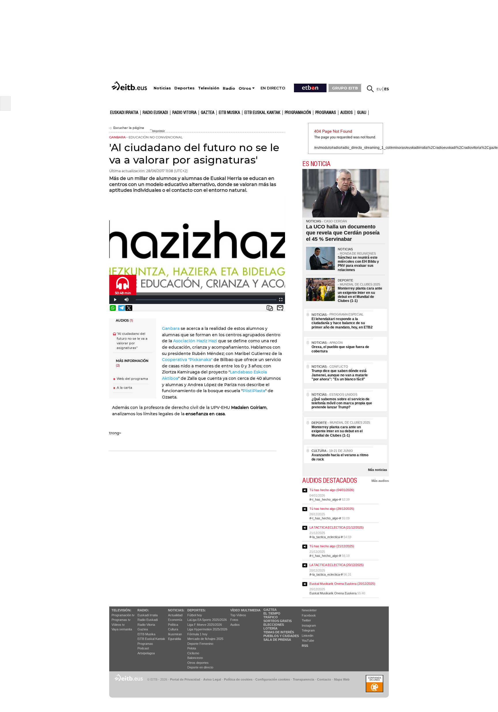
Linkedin (307, 635)
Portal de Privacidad (185, 679)
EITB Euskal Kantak (262, 112)
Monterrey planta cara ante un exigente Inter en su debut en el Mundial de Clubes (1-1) (360, 294)
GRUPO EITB (345, 88)
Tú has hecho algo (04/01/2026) (332, 490)
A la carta (124, 388)
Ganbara (171, 328)
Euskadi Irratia (124, 112)
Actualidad (175, 615)
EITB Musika (229, 112)
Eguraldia (174, 638)
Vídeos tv (118, 624)
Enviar (280, 308)
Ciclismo (193, 653)
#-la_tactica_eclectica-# (326, 537)
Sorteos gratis (277, 621)
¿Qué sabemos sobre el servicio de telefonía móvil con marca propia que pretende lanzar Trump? (342, 403)
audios (346, 112)
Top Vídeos (238, 615)
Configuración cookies (272, 679)
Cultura (173, 629)
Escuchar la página (128, 128)
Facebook (309, 615)
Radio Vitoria (184, 112)
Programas (325, 112)
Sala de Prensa (277, 639)
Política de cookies (238, 679)
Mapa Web (342, 679)
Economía (175, 619)
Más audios (380, 480)
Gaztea (142, 629)
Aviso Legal (212, 679)
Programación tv (123, 615)
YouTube (308, 640)
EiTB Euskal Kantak (151, 638)
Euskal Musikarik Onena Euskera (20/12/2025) (342, 583)
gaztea (207, 112)
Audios (235, 624)
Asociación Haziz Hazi (195, 340)
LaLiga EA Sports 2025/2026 (207, 619)
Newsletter (309, 610)
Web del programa (132, 379)
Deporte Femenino (200, 643)
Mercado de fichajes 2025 (205, 638)
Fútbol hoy (194, 615)
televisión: (121, 610)
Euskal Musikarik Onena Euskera (333, 593)
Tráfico (270, 617)
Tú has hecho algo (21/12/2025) (332, 546)
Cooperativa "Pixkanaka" (188, 359)
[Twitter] (128, 308)
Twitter (306, 620)
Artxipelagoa (146, 653)
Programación (298, 112)
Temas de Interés (278, 632)
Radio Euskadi (155, 112)
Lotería (270, 628)
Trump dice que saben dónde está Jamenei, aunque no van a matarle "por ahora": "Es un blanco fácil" (340, 375)
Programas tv (121, 619)
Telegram (308, 630)
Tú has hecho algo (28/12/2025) (332, 508)
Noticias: (176, 610)
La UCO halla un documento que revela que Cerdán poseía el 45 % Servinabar (343, 233)
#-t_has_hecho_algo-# (325, 499)
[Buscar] (370, 88)
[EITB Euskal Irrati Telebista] (130, 86)
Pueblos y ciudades (281, 636)
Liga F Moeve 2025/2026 (204, 624)
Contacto (324, 679)
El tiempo (271, 613)
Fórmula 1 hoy (197, 634)
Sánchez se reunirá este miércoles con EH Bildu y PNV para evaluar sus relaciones (358, 264)
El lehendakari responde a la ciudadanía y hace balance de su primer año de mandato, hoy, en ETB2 (342, 323)
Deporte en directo (200, 667)
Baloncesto (195, 658)
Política (173, 624)
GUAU (361, 112)
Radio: (143, 610)
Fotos (234, 619)
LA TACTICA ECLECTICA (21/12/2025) (337, 527)
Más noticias (377, 469)
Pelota (191, 648)
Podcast (143, 648)
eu (379, 89)
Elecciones (273, 624)
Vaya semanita (122, 629)
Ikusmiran (175, 634)
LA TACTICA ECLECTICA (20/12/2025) (337, 565)
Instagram (309, 625)
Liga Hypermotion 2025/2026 (207, 629)
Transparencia (303, 679)
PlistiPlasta (254, 390)
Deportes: (196, 610)
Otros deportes (198, 662)
